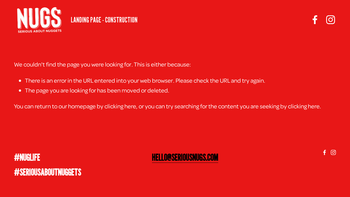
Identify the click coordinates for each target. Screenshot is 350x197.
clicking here (120, 106)
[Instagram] (330, 19)
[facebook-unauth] (315, 19)
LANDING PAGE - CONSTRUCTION (104, 19)
